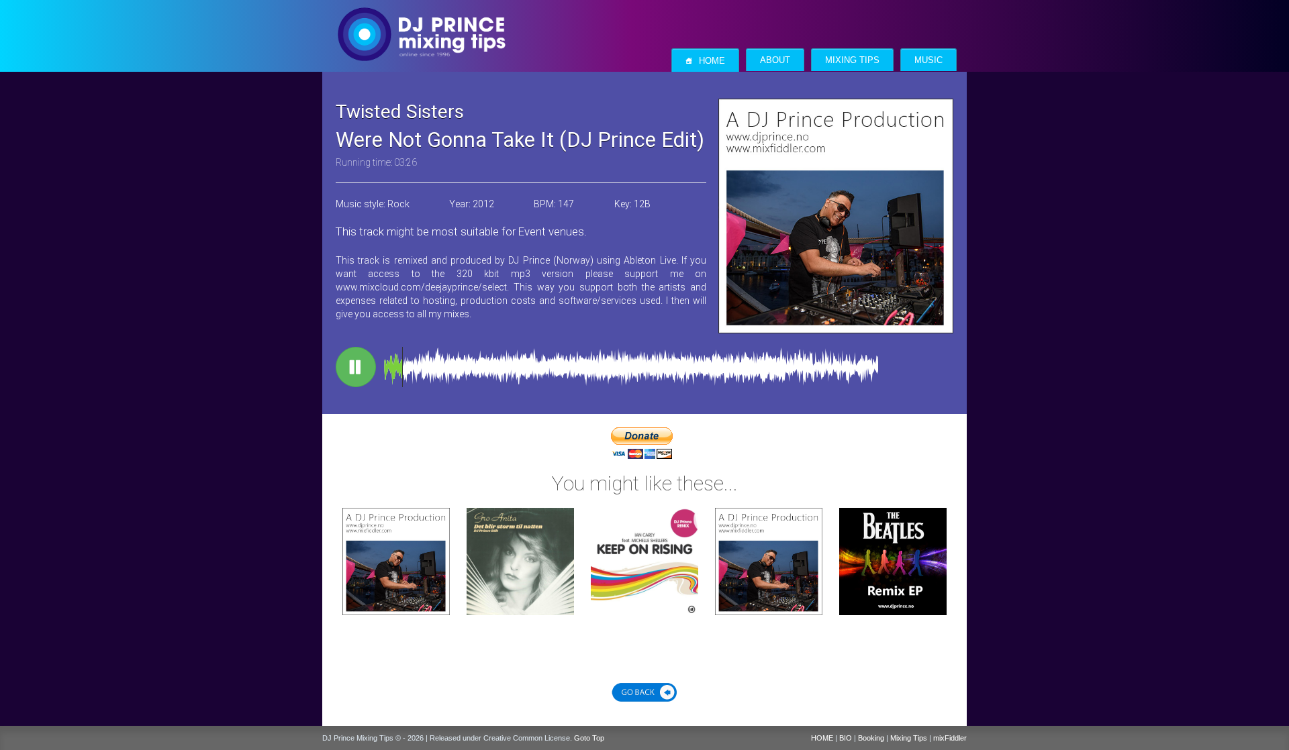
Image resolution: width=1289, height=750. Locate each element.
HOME (822, 738)
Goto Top (589, 738)
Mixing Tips (852, 60)
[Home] (421, 21)
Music (928, 60)
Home (705, 61)
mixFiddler (950, 738)
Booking (871, 738)
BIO (845, 738)
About (775, 60)
